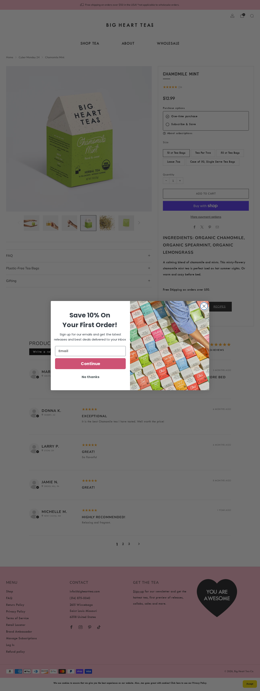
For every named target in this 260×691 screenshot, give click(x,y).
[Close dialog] (204, 306)
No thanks (90, 377)
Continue (90, 363)
